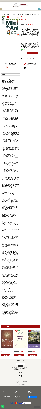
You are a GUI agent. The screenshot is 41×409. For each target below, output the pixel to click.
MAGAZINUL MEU (5, 387)
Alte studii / (17, 14)
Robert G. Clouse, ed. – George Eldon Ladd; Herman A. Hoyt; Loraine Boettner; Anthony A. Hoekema (30, 22)
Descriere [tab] (3, 74)
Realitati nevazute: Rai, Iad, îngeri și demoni (6, 350)
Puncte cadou (4, 393)
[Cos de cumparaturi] (39, 12)
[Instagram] (21, 376)
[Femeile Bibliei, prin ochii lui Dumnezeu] (34, 339)
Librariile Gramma (4, 392)
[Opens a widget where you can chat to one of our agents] (37, 407)
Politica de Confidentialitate (6, 396)
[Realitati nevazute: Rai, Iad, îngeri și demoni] (7, 339)
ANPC (16, 398)
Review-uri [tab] (4, 321)
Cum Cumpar (17, 390)
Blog (2, 397)
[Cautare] (39, 9)
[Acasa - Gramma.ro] (20, 5)
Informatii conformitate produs (7, 317)
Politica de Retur (17, 396)
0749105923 (21, 382)
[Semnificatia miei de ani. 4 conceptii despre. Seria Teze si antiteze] (13, 26)
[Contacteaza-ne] (36, 12)
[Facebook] (19, 376)
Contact (3, 391)
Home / (2, 14)
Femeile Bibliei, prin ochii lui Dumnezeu (33, 350)
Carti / (5, 14)
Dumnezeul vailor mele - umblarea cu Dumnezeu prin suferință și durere (19, 350)
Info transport (17, 393)
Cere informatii (33, 58)
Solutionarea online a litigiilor (19, 397)
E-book (16, 391)
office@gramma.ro (21, 384)
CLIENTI (16, 387)
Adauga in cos (33, 53)
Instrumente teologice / (10, 14)
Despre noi (3, 390)
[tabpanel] (13, 26)
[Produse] (2, 12)
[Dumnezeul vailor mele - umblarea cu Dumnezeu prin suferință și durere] (20, 338)
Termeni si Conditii (4, 395)
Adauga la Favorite (25, 58)
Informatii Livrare (17, 392)
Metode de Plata (17, 395)
